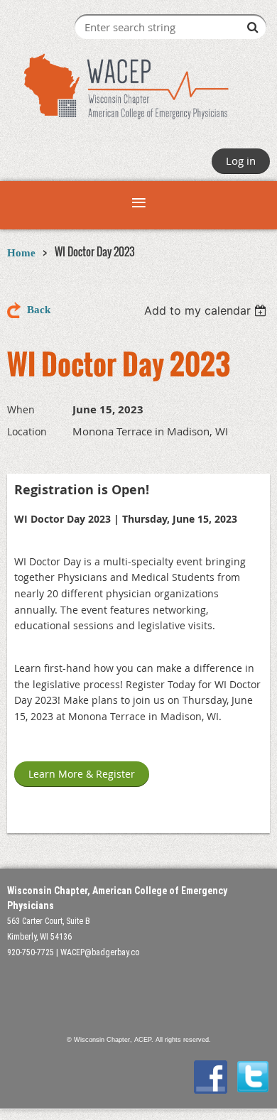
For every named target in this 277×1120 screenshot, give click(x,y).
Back (38, 309)
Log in (241, 160)
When (21, 409)
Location (27, 431)
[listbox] (207, 310)
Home (21, 253)
